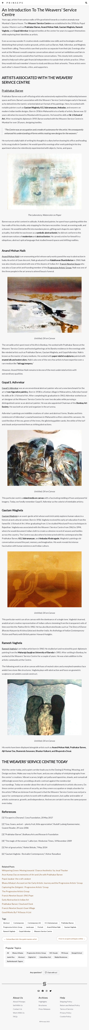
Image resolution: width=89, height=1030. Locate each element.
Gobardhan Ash (45, 957)
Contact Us (17, 1009)
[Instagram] (47, 991)
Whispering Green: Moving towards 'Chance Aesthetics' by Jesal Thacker (35, 870)
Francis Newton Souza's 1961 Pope (17, 895)
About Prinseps (19, 1001)
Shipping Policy (66, 1001)
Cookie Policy (65, 1016)
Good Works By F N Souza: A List (16, 912)
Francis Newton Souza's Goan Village (18, 908)
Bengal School (77, 953)
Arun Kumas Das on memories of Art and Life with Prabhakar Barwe (32, 874)
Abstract (6, 923)
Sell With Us (18, 1005)
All (8, 953)
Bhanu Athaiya (18, 953)
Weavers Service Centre (43, 931)
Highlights (43, 1001)
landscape (30, 927)
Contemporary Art (34, 923)
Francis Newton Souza (70, 264)
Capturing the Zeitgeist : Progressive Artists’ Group (25, 887)
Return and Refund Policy (70, 1005)
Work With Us (18, 1013)
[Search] (86, 3)
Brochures (43, 1005)
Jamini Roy (10, 957)
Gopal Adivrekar (24, 931)
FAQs (15, 1016)
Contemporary (18, 923)
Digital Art (32, 957)
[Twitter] (50, 991)
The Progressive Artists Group (15, 891)
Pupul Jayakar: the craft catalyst (16, 878)
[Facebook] (43, 991)
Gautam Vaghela (70, 927)
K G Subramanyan (51, 923)
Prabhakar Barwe (12, 90)
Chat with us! (52, 972)
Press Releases (44, 1009)
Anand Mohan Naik (10, 256)
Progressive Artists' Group (60, 267)
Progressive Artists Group (12, 927)
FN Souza (64, 953)
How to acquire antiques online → (72, 939)
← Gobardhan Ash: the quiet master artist (20, 939)
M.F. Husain (54, 953)
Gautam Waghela (9, 516)
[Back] (3, 3)
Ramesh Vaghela (9, 648)
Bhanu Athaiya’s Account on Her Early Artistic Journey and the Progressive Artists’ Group (42, 883)
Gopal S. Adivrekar (10, 388)
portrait (40, 927)
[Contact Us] (39, 991)
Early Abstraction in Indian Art (15, 899)
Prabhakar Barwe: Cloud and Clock (17, 904)
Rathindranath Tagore (15, 961)
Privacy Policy (65, 1013)
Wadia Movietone (61, 957)
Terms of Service (66, 1009)
